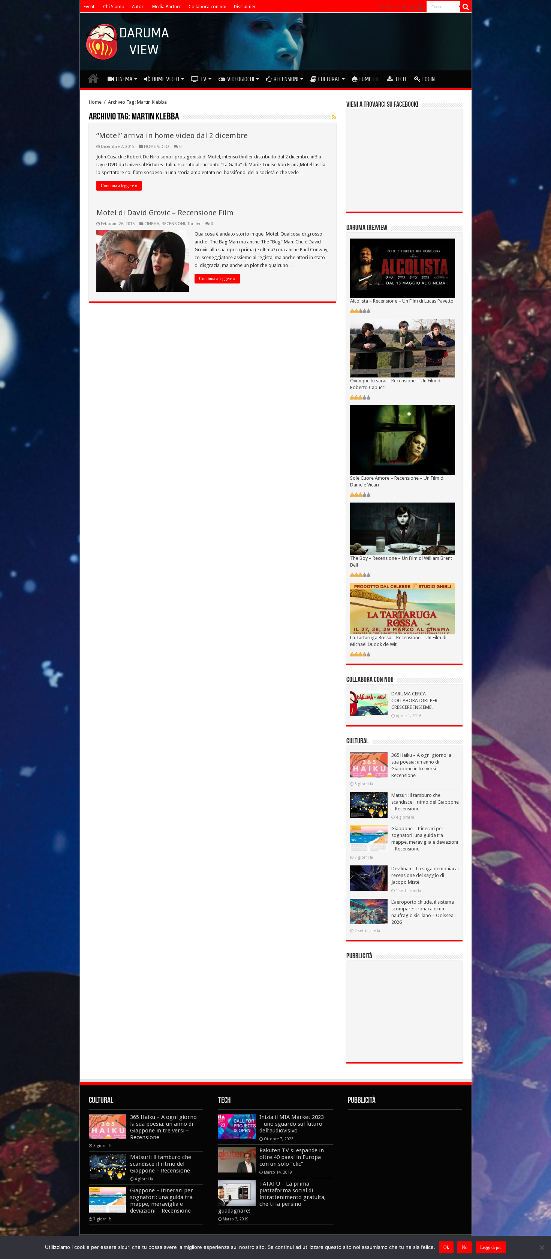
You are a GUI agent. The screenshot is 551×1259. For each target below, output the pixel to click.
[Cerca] (466, 6)
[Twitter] (405, 7)
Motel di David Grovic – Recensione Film (165, 212)
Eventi (90, 6)
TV (203, 79)
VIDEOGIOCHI (240, 79)
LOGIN (428, 79)
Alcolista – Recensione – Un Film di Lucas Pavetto (402, 301)
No (464, 1247)
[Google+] (390, 7)
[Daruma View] (128, 40)
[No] (541, 1247)
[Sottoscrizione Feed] (334, 117)
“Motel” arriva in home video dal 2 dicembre (172, 135)
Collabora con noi (207, 6)
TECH (400, 79)
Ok (446, 1247)
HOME (93, 78)
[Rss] (382, 7)
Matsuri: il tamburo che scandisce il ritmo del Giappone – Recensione (425, 801)
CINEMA (124, 79)
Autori (138, 6)
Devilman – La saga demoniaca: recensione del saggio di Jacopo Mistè (425, 875)
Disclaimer (245, 6)
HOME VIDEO (165, 79)
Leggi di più (491, 1247)
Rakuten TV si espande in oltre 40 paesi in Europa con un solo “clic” (291, 1157)
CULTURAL (329, 79)
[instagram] (420, 7)
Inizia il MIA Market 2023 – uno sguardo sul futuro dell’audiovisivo (291, 1124)
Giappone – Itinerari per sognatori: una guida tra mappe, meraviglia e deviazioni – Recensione (161, 1200)
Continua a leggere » (119, 185)
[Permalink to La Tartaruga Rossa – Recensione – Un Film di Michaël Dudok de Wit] (402, 608)
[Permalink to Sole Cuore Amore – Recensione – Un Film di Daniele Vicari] (402, 440)
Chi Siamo (113, 6)
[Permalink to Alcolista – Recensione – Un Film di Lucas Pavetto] (402, 267)
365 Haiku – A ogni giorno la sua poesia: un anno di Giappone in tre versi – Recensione (163, 1127)
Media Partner (166, 6)
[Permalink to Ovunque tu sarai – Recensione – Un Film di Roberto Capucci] (402, 348)
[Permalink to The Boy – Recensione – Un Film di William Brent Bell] (402, 528)
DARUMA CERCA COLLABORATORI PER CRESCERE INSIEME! (414, 700)
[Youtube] (413, 7)
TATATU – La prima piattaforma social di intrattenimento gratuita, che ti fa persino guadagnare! (272, 1197)
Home (95, 102)
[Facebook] (398, 7)
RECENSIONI (286, 79)
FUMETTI (369, 79)
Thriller (194, 223)
